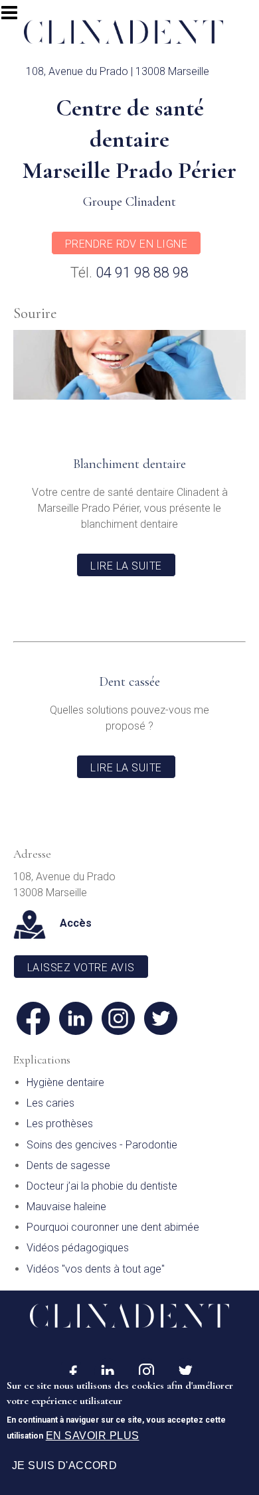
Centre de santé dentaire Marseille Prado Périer (129, 139)
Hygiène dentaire (65, 1082)
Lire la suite (125, 566)
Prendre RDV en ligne (126, 244)
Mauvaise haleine (66, 1206)
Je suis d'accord (65, 1465)
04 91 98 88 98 (142, 272)
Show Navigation (15, 17)
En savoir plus (92, 1435)
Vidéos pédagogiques (78, 1247)
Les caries (50, 1103)
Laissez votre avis (81, 967)
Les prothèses (60, 1123)
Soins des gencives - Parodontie (102, 1145)
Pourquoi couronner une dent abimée (113, 1227)
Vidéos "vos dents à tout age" (96, 1269)
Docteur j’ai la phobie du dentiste (102, 1186)
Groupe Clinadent (129, 202)
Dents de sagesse (68, 1165)
